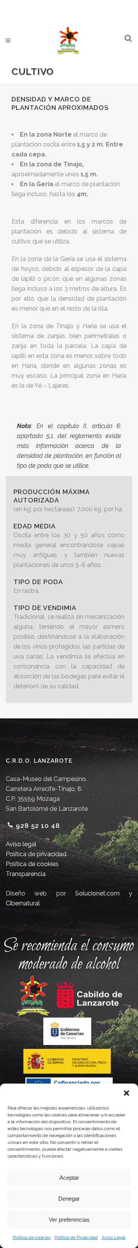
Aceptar (69, 1177)
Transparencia (26, 874)
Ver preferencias (69, 1219)
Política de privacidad (36, 854)
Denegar (69, 1198)
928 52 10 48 (38, 825)
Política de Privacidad (76, 1237)
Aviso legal (21, 844)
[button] (126, 1093)
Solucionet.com (97, 893)
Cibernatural (23, 903)
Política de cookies (32, 1237)
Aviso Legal (113, 1237)
